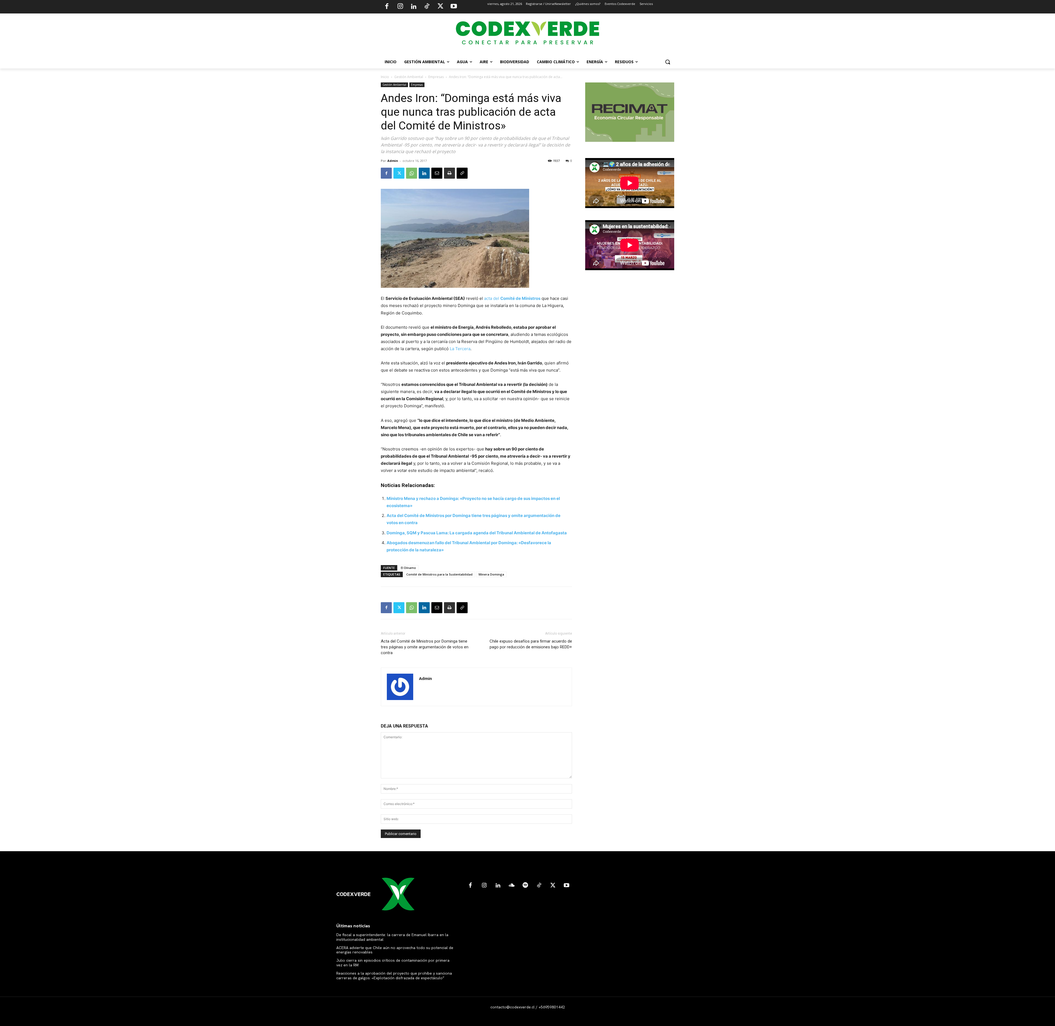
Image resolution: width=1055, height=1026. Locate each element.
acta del (512, 298)
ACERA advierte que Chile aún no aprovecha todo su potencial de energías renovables (394, 950)
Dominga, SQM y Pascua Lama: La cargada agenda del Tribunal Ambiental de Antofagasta (477, 532)
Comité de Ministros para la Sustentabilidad (439, 574)
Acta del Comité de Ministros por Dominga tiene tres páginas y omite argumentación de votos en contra (424, 647)
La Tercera (460, 348)
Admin (392, 161)
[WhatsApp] (411, 173)
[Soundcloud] (511, 885)
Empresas (436, 76)
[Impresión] (449, 173)
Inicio (385, 76)
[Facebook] (387, 7)
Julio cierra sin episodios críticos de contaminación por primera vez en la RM (392, 962)
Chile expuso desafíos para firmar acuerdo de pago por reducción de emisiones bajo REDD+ (531, 644)
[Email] (436, 173)
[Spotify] (525, 885)
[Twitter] (440, 7)
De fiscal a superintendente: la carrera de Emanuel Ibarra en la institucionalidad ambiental (392, 937)
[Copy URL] (462, 173)
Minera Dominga (491, 574)
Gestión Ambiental (408, 76)
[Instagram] (400, 7)
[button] (667, 61)
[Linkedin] (413, 7)
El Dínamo (408, 568)
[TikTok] (427, 7)
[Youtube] (454, 7)
